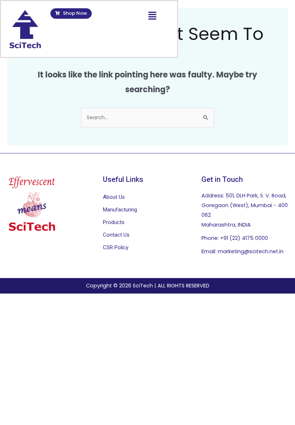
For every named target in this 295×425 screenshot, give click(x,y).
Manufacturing (120, 209)
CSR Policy (115, 247)
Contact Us (116, 235)
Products (113, 222)
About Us (114, 197)
